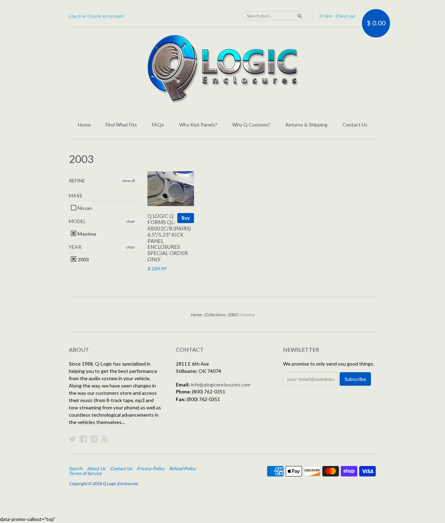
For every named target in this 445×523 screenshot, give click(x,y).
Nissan (84, 208)
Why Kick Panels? (198, 125)
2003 (82, 259)
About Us (96, 468)
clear (130, 221)
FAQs (158, 125)
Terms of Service (85, 473)
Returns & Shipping (306, 125)
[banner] (222, 69)
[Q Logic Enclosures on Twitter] (72, 439)
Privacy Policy (150, 468)
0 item (325, 16)
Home (84, 125)
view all (128, 180)
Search (75, 468)
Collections (214, 314)
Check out (345, 16)
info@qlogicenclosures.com (220, 384)
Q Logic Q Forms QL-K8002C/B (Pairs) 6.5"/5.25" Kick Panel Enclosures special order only (169, 237)
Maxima (86, 234)
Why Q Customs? (251, 125)
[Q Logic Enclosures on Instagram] (94, 439)
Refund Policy (182, 468)
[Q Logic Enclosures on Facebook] (83, 439)
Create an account (105, 16)
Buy (185, 218)
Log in (75, 16)
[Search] (300, 16)
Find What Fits (121, 125)
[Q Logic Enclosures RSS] (105, 439)
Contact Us (354, 125)
